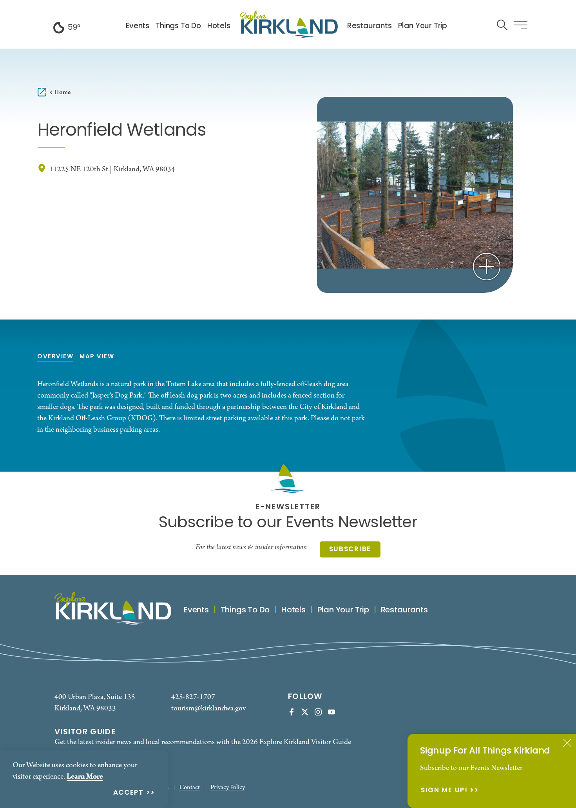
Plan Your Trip (422, 26)
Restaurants (369, 26)
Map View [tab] (97, 357)
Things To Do (178, 26)
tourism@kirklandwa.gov (208, 709)
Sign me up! (444, 790)
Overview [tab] (55, 357)
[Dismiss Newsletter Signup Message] (567, 743)
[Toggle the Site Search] (502, 24)
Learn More (85, 777)
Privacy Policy (227, 788)
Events (137, 26)
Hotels (218, 26)
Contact (189, 788)
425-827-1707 (193, 697)
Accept (128, 793)
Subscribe (350, 549)
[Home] (289, 24)
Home (62, 92)
